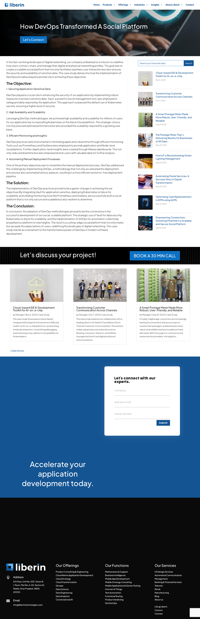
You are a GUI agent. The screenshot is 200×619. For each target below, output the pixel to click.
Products (107, 5)
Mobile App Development (117, 578)
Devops (59, 585)
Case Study (43, 314)
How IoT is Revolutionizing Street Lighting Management (174, 157)
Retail (157, 589)
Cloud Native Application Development (74, 575)
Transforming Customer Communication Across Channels (174, 95)
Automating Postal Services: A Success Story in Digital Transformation (172, 179)
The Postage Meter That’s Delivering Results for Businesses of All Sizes (174, 138)
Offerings (123, 5)
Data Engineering (64, 592)
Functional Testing (114, 596)
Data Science (62, 589)
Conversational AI (64, 599)
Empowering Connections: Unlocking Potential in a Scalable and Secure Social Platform (174, 221)
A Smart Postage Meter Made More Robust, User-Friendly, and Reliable (174, 117)
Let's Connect (33, 40)
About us (159, 599)
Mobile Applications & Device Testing (122, 585)
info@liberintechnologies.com (28, 604)
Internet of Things (113, 589)
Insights (155, 5)
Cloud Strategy (63, 578)
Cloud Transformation (66, 582)
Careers (159, 610)
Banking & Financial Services (168, 582)
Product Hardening (114, 599)
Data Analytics (63, 596)
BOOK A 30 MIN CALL (155, 255)
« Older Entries (17, 350)
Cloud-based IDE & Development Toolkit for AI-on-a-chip (174, 74)
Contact (190, 5)
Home (96, 5)
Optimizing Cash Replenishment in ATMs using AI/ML (173, 198)
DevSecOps (111, 603)
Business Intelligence (115, 575)
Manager (20, 314)
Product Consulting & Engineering (72, 571)
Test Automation (113, 592)
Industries (139, 5)
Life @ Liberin (161, 606)
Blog (157, 596)
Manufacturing (162, 592)
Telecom (159, 585)
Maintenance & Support (116, 571)
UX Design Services (164, 571)
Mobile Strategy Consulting (118, 582)
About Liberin (172, 5)
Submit (163, 423)
